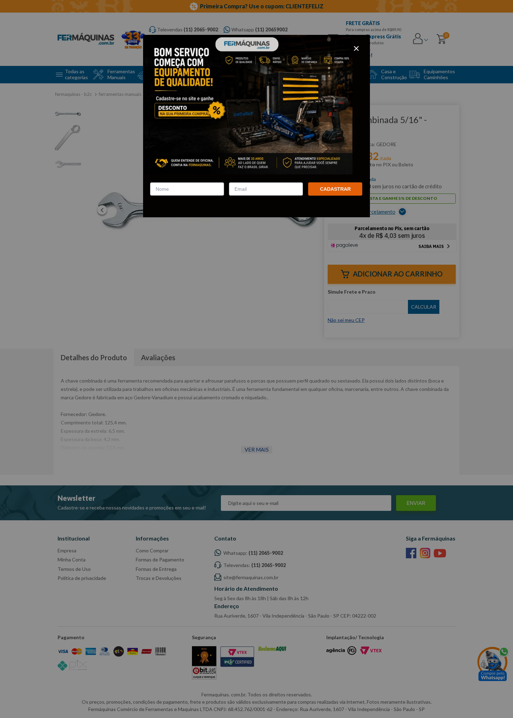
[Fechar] (356, 48)
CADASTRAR (335, 189)
